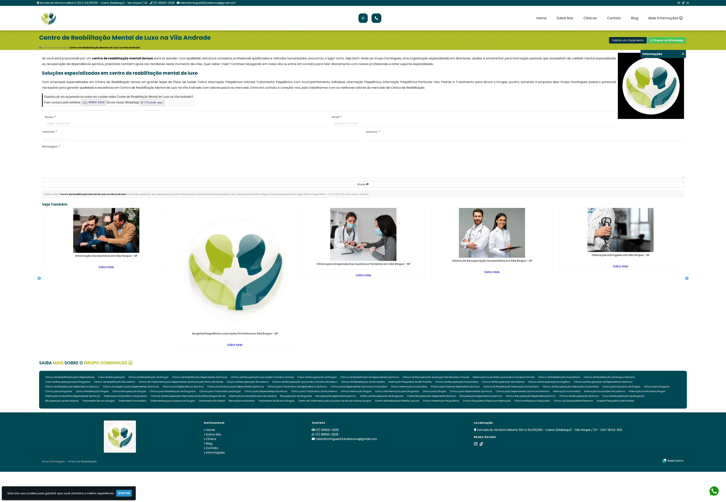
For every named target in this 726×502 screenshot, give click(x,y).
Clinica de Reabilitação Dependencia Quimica (72, 386)
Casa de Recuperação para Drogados (67, 381)
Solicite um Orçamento (628, 40)
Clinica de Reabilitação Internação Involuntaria (511, 386)
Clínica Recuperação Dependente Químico (531, 396)
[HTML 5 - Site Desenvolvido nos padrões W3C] (629, 460)
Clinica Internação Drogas (356, 391)
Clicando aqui (153, 102)
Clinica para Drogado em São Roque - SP (621, 255)
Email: (337, 117)
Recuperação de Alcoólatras (62, 400)
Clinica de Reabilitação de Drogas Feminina (609, 377)
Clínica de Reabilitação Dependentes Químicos (199, 377)
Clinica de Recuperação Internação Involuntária (570, 386)
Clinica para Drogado (656, 386)
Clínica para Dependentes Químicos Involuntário (358, 386)
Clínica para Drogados (58, 391)
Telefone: (49, 132)
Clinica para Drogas (434, 391)
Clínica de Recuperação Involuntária (456, 381)
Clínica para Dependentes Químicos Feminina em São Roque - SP (363, 264)
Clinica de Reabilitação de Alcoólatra (363, 381)
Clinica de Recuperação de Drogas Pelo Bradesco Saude (436, 377)
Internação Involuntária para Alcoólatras (253, 396)
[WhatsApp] (688, 3)
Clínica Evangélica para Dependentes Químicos (131, 386)
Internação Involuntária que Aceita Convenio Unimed (503, 377)
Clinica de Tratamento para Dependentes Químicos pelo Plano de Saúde (181, 381)
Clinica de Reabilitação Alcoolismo (114, 381)
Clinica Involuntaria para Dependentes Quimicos (235, 386)
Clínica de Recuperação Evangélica (549, 381)
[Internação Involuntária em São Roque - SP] (106, 230)
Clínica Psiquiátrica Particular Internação (487, 400)
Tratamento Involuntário (132, 400)
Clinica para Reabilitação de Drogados (173, 391)
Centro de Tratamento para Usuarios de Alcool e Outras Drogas (334, 400)
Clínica (211, 439)
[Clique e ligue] (376, 18)
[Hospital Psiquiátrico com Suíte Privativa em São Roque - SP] (235, 269)
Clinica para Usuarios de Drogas (621, 386)
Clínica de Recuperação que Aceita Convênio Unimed (262, 377)
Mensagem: (51, 146)
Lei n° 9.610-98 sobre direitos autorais (348, 194)
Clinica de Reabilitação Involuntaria (559, 377)
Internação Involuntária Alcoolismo (604, 391)
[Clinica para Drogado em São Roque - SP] (620, 230)
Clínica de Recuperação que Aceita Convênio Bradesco (304, 381)
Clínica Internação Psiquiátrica (441, 400)
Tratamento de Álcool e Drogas (276, 400)
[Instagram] (679, 3)
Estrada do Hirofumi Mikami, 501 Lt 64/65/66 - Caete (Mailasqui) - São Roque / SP (93, 3)
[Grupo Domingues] (120, 437)
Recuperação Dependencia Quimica (481, 396)
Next (687, 278)
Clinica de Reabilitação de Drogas (148, 377)
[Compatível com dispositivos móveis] (655, 460)
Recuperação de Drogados (296, 396)
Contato (614, 18)
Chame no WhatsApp (667, 40)
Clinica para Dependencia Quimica (183, 386)
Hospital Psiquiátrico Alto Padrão (615, 400)
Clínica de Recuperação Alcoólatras (503, 381)
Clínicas (590, 18)
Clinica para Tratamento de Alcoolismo (314, 391)
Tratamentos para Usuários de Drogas (172, 400)
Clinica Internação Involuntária (409, 386)
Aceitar (124, 493)
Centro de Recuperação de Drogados (381, 396)
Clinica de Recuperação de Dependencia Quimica (603, 381)
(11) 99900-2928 (164, 3)
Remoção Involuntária (242, 400)
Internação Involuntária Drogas (647, 391)
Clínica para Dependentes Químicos (471, 391)
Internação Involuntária (566, 391)
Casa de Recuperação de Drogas (317, 377)
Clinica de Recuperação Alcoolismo (248, 381)
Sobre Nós (565, 18)
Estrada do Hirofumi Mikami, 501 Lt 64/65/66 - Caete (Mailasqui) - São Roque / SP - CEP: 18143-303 (549, 430)
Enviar (362, 184)
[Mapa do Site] (619, 460)
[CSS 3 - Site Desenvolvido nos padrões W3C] (642, 460)
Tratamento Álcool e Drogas (98, 400)
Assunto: (373, 132)
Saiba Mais (106, 267)
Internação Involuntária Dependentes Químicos (72, 396)
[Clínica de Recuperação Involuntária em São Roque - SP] (492, 233)
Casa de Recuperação (111, 377)
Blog (634, 18)
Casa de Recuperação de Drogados (623, 396)
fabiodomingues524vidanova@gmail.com (208, 3)
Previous (39, 278)
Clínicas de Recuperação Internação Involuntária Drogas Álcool (188, 396)
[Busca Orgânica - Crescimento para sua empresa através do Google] (672, 460)
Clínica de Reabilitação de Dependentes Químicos (369, 377)
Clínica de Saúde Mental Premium (573, 400)
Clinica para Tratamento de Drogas (220, 391)
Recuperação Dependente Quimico (336, 396)
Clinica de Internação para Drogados (397, 391)
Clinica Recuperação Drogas (129, 391)
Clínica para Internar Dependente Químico (455, 386)
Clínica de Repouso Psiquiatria (532, 400)
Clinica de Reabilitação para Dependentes (70, 377)
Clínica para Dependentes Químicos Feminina (522, 391)
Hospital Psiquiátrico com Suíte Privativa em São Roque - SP (235, 333)
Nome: (50, 117)
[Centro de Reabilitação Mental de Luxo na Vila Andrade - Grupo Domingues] (48, 18)
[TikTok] (683, 3)
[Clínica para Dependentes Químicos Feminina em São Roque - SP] (363, 234)
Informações (215, 452)
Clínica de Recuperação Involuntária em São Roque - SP (492, 261)
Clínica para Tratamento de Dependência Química (297, 386)
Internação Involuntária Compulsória (125, 396)
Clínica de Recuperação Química (579, 396)
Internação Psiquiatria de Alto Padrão (410, 381)
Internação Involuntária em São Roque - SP (106, 256)
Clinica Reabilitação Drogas (92, 391)
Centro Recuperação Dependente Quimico (431, 396)
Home (541, 18)
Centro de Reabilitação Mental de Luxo (397, 400)
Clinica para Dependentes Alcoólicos (265, 391)
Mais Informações (663, 18)
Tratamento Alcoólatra (212, 400)
